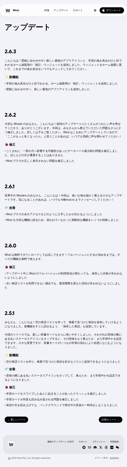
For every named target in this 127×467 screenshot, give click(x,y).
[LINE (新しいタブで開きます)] (83, 447)
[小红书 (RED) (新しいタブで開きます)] (111, 447)
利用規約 (114, 441)
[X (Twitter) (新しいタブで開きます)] (100, 447)
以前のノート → (111, 419)
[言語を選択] (95, 10)
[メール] (89, 447)
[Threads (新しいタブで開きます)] (106, 447)
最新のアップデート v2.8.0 (60, 441)
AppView (114, 457)
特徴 (46, 10)
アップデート (61, 10)
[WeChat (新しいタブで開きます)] (117, 447)
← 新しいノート (16, 419)
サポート (78, 10)
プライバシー (98, 441)
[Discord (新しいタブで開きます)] (95, 447)
